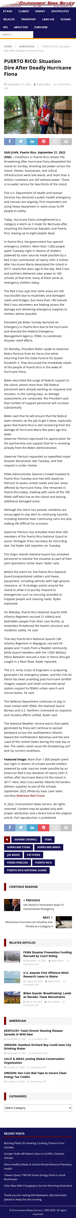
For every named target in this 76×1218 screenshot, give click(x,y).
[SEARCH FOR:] (16, 34)
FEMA (48, 839)
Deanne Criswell (25, 839)
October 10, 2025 (16, 1081)
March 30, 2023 (34, 1001)
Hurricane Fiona (18, 847)
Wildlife (9, 19)
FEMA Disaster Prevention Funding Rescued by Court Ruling (47, 954)
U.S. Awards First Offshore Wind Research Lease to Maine (46, 974)
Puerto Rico (43, 862)
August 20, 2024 (34, 981)
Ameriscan (17, 1021)
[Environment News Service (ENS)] (38, 5)
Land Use (48, 19)
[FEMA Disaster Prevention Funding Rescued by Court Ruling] (12, 957)
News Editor (43, 84)
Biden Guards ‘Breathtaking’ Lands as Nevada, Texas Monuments (47, 995)
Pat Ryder (33, 855)
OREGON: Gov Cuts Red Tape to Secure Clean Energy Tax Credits (35, 1075)
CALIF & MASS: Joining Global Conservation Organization (34, 1060)
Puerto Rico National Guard (27, 870)
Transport (28, 19)
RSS (5, 27)
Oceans (66, 19)
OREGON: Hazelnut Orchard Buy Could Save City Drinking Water (37, 1046)
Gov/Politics (60, 11)
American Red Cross (30, 795)
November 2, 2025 (16, 1038)
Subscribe (41, 27)
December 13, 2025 (36, 960)
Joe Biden (13, 855)
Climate (23, 11)
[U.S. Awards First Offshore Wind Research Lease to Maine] (12, 977)
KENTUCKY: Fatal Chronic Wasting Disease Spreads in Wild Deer (33, 1032)
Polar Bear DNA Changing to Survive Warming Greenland (38, 1185)
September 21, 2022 (19, 84)
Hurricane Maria (48, 847)
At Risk (7, 11)
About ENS (21, 27)
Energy (40, 11)
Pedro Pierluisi (17, 862)
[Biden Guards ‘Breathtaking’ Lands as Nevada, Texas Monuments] (12, 997)
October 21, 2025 (16, 1067)
